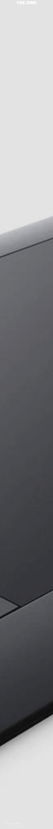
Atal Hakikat (21, 826)
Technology (5, 821)
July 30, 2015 (6, 826)
